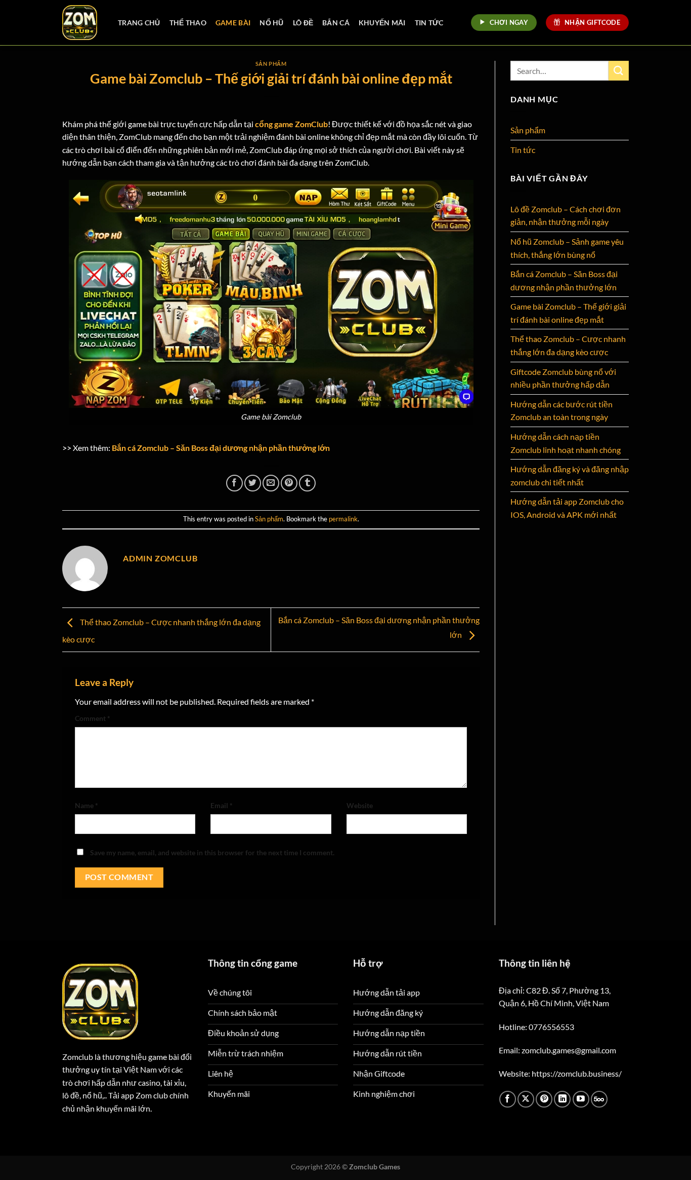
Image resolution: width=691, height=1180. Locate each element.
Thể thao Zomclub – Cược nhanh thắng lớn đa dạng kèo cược (568, 345)
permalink (343, 519)
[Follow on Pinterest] (544, 1099)
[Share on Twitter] (252, 483)
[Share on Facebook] (234, 483)
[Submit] (619, 71)
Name (86, 805)
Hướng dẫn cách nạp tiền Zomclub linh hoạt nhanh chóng (565, 443)
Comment (92, 718)
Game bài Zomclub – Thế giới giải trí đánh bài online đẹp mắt (568, 312)
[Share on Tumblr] (307, 483)
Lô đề (303, 22)
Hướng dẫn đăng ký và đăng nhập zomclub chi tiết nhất (569, 475)
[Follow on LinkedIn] (562, 1099)
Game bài (232, 22)
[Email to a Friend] (271, 483)
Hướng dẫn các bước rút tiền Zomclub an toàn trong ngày (561, 410)
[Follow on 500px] (599, 1099)
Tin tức (429, 22)
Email (221, 805)
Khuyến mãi (382, 22)
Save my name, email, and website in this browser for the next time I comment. (212, 852)
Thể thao (187, 22)
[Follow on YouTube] (581, 1099)
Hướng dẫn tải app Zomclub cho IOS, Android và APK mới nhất (567, 508)
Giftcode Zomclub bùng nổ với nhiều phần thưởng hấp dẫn (563, 378)
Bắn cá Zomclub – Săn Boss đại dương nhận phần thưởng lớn (221, 447)
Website (360, 805)
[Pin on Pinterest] (289, 483)
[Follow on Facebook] (507, 1099)
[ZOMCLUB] (82, 22)
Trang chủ (139, 22)
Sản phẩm (270, 63)
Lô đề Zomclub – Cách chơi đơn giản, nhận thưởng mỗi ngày (565, 215)
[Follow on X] (525, 1099)
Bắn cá (336, 22)
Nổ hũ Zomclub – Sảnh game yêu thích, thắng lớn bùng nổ (567, 248)
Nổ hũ (271, 22)
